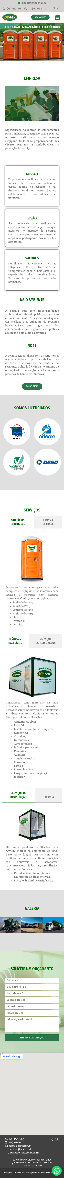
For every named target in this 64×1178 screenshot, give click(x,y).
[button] (57, 17)
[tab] (18, 522)
